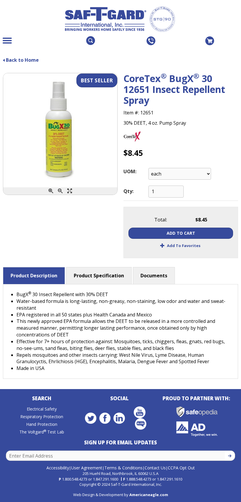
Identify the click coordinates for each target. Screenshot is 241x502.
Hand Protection (41, 424)
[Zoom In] (51, 191)
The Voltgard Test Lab (41, 432)
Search (41, 398)
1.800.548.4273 (74, 479)
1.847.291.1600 (105, 479)
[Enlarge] (70, 191)
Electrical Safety (42, 409)
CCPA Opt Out (181, 468)
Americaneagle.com (148, 494)
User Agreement (86, 468)
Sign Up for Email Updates (120, 442)
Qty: (128, 191)
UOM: (129, 171)
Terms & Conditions (123, 468)
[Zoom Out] (60, 191)
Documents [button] (153, 275)
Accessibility (57, 468)
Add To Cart (181, 233)
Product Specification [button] (99, 275)
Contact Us (155, 468)
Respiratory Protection (41, 416)
